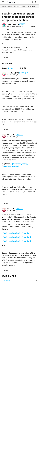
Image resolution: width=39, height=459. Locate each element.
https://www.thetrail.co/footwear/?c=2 (16, 237)
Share (5, 58)
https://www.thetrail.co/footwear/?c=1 (16, 233)
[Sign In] (36, 2)
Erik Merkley (11, 135)
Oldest (10, 68)
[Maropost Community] (12, 2)
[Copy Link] (8, 29)
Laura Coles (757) (13, 24)
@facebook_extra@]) (11, 166)
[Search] (32, 2)
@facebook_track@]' (20, 164)
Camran (32, 26)
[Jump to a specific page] (35, 68)
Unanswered (19, 280)
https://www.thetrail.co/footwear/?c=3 (16, 241)
